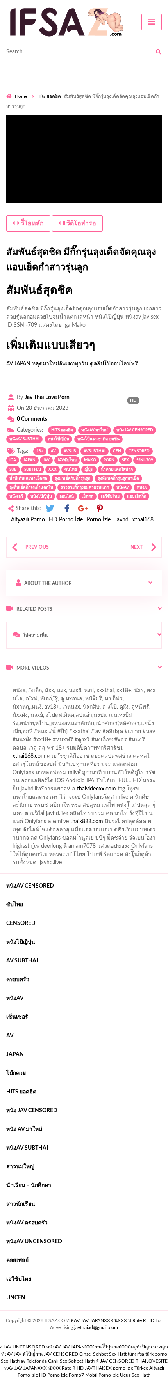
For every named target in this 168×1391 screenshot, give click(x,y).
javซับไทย (67, 460)
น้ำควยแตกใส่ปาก (117, 469)
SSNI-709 (144, 460)
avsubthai (94, 451)
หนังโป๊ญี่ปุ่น (58, 439)
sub (13, 469)
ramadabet (24, 766)
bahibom (16, 725)
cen (117, 451)
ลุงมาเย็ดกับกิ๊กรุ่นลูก (72, 478)
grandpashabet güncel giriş (95, 709)
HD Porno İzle (66, 520)
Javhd (121, 520)
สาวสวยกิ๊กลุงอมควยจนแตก (85, 487)
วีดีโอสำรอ (80, 223)
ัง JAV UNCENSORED (22, 1347)
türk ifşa (136, 1354)
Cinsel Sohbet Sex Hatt (103, 1354)
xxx (52, 469)
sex (125, 460)
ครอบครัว (17, 979)
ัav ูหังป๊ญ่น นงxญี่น (149, 1347)
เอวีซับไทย (110, 496)
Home (21, 96)
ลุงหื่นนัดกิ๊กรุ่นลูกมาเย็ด (118, 478)
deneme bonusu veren (83, 741)
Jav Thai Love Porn (47, 397)
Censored (21, 923)
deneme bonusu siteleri (34, 782)
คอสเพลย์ (17, 1260)
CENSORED (139, 451)
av (53, 451)
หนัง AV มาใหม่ (94, 430)
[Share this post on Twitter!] (50, 509)
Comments (32, 419)
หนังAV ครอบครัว (27, 1223)
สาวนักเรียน (20, 1204)
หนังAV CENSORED (30, 886)
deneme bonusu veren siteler (77, 766)
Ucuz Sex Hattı (135, 1375)
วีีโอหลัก (31, 223)
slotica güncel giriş (61, 692)
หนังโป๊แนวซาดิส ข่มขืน (98, 439)
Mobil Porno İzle (102, 1375)
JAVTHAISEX (98, 1368)
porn (109, 460)
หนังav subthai (24, 439)
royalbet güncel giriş (103, 684)
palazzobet (154, 741)
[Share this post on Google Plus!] (83, 509)
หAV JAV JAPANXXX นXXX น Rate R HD (112, 1320)
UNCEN (15, 1298)
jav (46, 460)
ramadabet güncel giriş (93, 700)
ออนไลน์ (66, 496)
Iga (12, 460)
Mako (90, 460)
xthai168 (143, 520)
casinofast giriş (115, 823)
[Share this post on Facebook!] (67, 509)
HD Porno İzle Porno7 (61, 1375)
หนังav (122, 487)
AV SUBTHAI (22, 961)
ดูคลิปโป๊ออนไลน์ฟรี (114, 364)
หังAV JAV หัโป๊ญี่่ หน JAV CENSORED (39, 1354)
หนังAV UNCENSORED (34, 1241)
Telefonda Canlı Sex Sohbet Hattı (61, 1361)
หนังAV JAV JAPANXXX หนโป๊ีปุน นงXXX (87, 1347)
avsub (70, 451)
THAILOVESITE (152, 1361)
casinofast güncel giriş (77, 733)
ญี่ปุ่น (88, 469)
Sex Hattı (10, 1361)
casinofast (131, 717)
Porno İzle (99, 520)
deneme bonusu (125, 791)
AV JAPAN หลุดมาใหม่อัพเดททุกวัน (47, 364)
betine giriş (47, 725)
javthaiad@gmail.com (96, 1327)
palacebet (33, 733)
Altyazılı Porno (28, 520)
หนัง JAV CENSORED (134, 430)
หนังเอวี (16, 496)
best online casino (27, 807)
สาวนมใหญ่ (20, 1167)
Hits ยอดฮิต (49, 96)
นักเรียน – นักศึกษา (28, 1185)
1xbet (37, 815)
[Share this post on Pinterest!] (99, 509)
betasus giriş (65, 815)
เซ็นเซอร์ (17, 1017)
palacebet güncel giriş (114, 692)
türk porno (156, 1354)
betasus (95, 815)
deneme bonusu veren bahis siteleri (48, 799)
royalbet (126, 741)
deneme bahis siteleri (84, 774)
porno (13, 684)
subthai (32, 469)
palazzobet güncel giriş (33, 700)
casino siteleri (132, 774)
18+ (39, 451)
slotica (101, 750)
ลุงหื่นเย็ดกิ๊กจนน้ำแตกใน (31, 487)
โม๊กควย (16, 1073)
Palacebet (101, 717)
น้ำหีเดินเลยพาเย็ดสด (28, 478)
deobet (79, 750)
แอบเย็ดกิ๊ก (136, 496)
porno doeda (62, 684)
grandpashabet (39, 709)
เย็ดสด (87, 496)
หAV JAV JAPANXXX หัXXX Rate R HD (44, 1368)
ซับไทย (70, 469)
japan (29, 460)
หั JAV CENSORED (115, 1361)
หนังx (142, 487)
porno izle (34, 684)
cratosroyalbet (44, 823)
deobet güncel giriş (132, 733)
